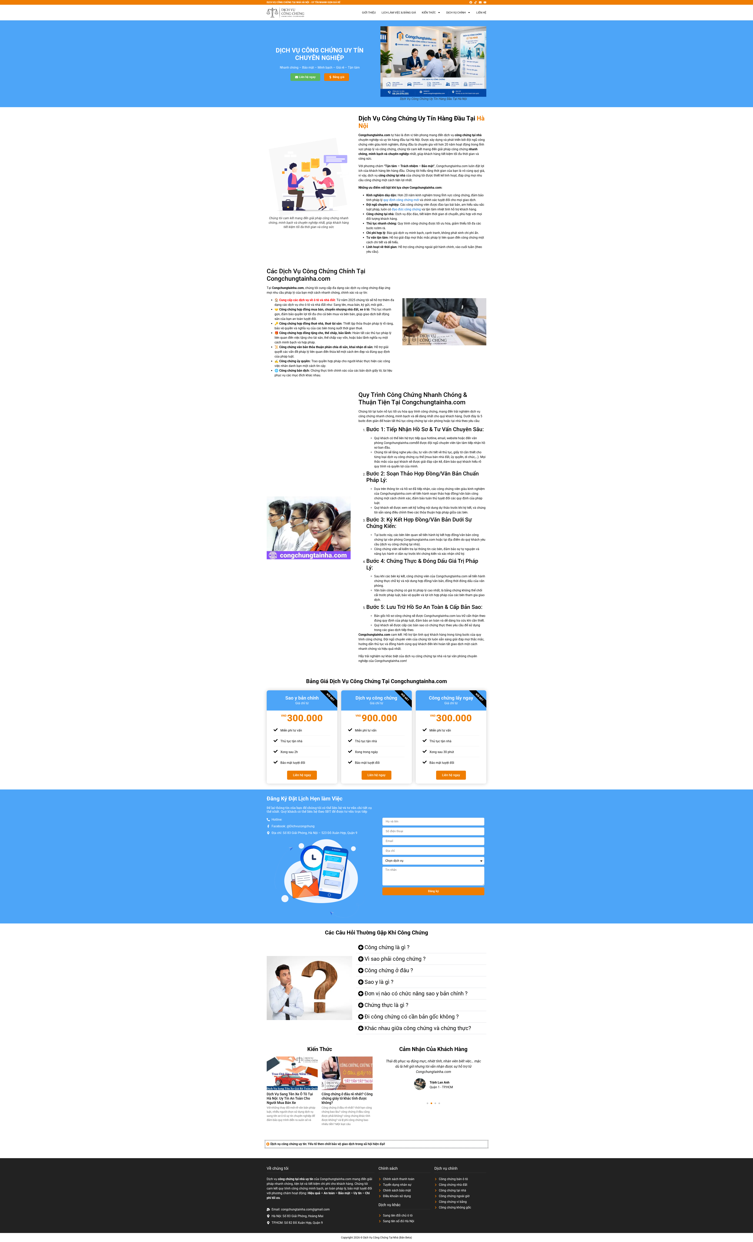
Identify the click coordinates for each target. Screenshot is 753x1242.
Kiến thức (429, 12)
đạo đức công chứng (406, 209)
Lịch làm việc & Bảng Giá (399, 12)
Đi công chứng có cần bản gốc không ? (412, 1016)
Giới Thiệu (369, 12)
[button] (421, 947)
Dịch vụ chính (456, 12)
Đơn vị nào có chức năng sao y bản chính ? (416, 993)
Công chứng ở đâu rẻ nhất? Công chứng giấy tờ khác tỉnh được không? (347, 1098)
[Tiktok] (475, 2)
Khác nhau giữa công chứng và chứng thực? (418, 1028)
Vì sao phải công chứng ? (395, 959)
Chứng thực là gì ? (386, 1005)
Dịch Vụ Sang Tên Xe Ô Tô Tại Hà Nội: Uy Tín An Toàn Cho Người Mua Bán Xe (290, 1098)
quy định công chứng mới (401, 200)
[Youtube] (485, 2)
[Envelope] (480, 2)
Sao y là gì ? (379, 982)
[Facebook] (470, 2)
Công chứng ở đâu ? (389, 970)
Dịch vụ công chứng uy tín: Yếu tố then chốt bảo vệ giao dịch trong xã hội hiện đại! (327, 1144)
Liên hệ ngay (302, 775)
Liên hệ (481, 12)
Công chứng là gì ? (387, 947)
